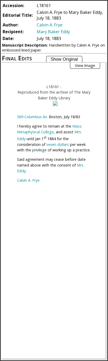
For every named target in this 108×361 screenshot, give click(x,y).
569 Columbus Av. (32, 116)
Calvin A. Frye (49, 25)
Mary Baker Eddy (53, 32)
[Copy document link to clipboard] (55, 103)
